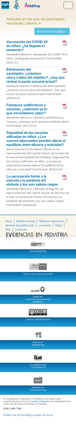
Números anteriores (51, 221)
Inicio (8, 221)
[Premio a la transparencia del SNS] (38, 265)
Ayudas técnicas (42, 415)
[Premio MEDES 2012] (38, 242)
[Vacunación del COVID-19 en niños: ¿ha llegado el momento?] (65, 43)
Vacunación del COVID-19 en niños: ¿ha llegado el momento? (27, 46)
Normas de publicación (19, 225)
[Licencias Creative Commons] (38, 310)
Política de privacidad (16, 415)
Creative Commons (40, 401)
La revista (45, 225)
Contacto (21, 229)
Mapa (58, 225)
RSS (8, 229)
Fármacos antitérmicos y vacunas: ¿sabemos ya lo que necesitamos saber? (26, 109)
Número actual (25, 221)
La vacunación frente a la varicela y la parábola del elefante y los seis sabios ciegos (32, 180)
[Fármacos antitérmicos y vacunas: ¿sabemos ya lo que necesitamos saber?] (65, 106)
